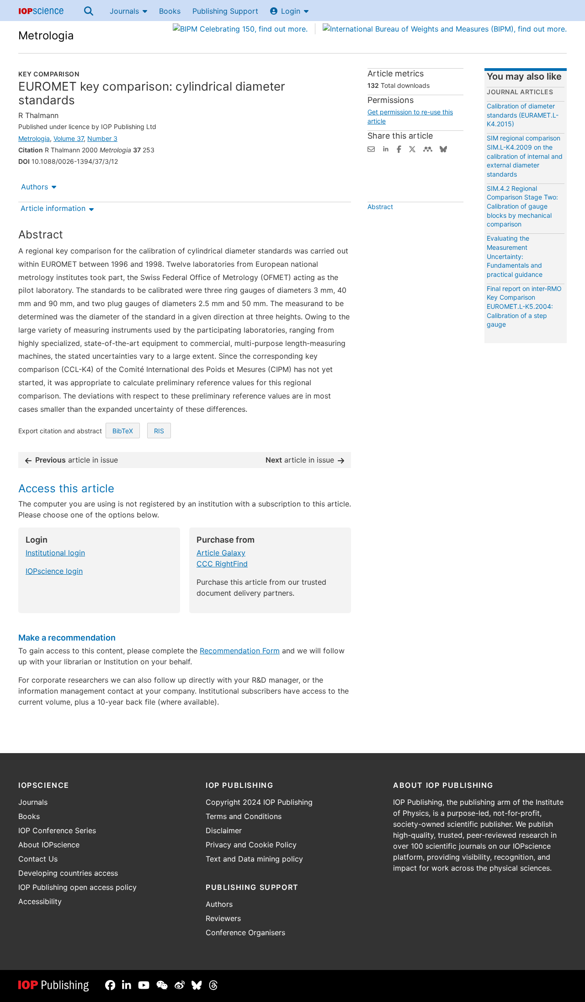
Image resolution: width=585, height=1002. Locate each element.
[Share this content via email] (371, 148)
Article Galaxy (221, 552)
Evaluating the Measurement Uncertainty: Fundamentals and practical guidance (514, 256)
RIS (159, 431)
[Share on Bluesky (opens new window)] (443, 148)
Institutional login (55, 552)
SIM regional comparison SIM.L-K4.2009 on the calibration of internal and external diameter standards (525, 156)
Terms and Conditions (244, 816)
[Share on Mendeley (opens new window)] (427, 148)
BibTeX (122, 431)
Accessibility (40, 901)
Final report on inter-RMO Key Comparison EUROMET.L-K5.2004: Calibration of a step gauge (524, 306)
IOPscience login (54, 571)
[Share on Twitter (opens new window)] (412, 148)
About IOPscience (49, 844)
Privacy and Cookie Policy (251, 844)
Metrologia (46, 35)
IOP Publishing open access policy (77, 887)
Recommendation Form (240, 650)
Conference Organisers (245, 932)
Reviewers (223, 918)
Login (290, 11)
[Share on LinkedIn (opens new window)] (385, 148)
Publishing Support (225, 11)
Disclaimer (224, 830)
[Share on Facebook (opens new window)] (399, 148)
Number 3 (102, 138)
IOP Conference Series (57, 830)
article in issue (76, 459)
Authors (34, 186)
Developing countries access (68, 873)
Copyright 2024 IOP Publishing (259, 802)
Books (170, 11)
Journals (124, 11)
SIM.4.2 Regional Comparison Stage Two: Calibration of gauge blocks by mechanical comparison (522, 206)
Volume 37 (68, 138)
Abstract (380, 206)
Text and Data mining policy (254, 858)
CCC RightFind (222, 563)
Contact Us (38, 858)
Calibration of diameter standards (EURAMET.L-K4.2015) (522, 115)
